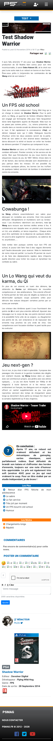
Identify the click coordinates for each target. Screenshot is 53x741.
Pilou (42, 50)
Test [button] (25, 18)
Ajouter (5, 602)
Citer (10, 585)
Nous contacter (12, 720)
